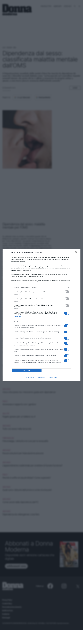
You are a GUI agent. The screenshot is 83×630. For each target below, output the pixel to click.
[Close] (76, 253)
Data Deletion (30, 377)
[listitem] (41, 287)
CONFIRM (27, 370)
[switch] (66, 291)
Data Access (41, 377)
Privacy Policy (53, 377)
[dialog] (41, 315)
